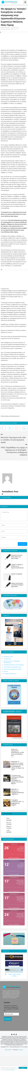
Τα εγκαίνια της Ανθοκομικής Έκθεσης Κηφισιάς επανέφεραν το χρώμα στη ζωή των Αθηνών (17, 779)
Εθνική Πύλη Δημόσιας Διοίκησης (13, 669)
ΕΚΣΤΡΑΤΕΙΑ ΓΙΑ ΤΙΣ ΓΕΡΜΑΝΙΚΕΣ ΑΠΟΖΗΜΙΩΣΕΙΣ (12, 661)
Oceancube (9, 1049)
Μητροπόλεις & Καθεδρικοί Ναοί (12, 667)
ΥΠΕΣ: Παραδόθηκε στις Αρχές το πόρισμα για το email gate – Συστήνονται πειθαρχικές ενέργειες (14, 451)
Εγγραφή (8, 1019)
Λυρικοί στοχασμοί (16, 574)
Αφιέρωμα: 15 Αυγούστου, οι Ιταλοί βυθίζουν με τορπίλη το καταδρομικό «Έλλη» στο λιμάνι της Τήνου (17, 765)
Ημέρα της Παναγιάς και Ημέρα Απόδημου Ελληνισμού (17, 584)
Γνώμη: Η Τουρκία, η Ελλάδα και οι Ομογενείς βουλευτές (17, 566)
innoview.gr (20, 1049)
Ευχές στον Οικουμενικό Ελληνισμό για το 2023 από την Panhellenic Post (17, 752)
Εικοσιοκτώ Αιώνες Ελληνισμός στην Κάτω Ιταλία (16, 556)
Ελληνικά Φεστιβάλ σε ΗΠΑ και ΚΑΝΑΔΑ (14, 665)
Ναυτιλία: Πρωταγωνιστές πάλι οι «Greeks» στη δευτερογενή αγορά (13, 439)
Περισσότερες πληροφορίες (10, 1069)
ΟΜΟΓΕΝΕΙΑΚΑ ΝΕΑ (6, 27)
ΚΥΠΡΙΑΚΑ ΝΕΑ (7, 659)
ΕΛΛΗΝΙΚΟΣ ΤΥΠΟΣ (8, 656)
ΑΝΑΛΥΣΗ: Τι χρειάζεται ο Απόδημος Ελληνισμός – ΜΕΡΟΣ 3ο (17, 792)
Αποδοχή (23, 1067)
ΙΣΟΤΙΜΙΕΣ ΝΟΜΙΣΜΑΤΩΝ (10, 673)
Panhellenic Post (15, 27)
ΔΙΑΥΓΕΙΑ (6, 671)
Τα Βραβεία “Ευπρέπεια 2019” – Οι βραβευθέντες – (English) (17, 802)
